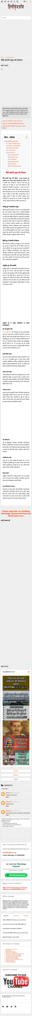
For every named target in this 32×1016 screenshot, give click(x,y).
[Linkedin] (17, 1)
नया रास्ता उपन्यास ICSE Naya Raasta (13, 955)
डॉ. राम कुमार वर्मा (7, 332)
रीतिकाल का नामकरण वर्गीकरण (11, 747)
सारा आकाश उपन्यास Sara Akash (12, 958)
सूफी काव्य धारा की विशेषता (10, 702)
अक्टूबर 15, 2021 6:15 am (15, 810)
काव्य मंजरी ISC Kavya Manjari (12, 957)
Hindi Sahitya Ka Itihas (9, 57)
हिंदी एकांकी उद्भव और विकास (12, 141)
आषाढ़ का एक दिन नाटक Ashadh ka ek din (14, 959)
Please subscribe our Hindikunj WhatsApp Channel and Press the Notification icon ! (16, 513)
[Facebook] (5, 1)
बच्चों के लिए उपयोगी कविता (11, 962)
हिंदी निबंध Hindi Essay (10, 951)
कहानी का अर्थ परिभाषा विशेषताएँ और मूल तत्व (13, 123)
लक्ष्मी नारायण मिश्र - (15, 155)
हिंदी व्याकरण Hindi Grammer (11, 949)
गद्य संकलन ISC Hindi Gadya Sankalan (14, 956)
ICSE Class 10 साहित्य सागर (11, 952)
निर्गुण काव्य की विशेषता (9, 687)
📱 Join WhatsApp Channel (16, 875)
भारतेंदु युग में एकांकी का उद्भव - (14, 143)
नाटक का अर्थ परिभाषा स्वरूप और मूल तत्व (12, 121)
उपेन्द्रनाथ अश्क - (14, 157)
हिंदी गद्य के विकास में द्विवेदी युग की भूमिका (13, 717)
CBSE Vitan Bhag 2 (10, 960)
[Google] (14, 1)
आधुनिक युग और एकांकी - (13, 148)
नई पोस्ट (16, 770)
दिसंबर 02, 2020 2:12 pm (15, 792)
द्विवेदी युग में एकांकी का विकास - (14, 146)
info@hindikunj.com (9, 852)
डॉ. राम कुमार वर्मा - (12, 150)
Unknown (8, 792)
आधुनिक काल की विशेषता (10, 762)
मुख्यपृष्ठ (16, 779)
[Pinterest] (11, 1)
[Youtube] (2, 1)
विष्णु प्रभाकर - (14, 164)
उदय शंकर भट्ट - (12, 152)
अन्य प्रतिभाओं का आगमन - (16, 166)
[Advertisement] (17, 13)
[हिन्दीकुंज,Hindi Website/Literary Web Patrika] (16, 9)
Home (2, 57)
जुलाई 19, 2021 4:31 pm (15, 801)
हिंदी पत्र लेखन (8, 950)
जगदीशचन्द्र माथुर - (15, 161)
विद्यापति (6, 732)
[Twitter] (8, 1)
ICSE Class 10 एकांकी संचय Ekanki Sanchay (15, 953)
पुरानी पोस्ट (16, 775)
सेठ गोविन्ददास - (14, 159)
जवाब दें (7, 797)
